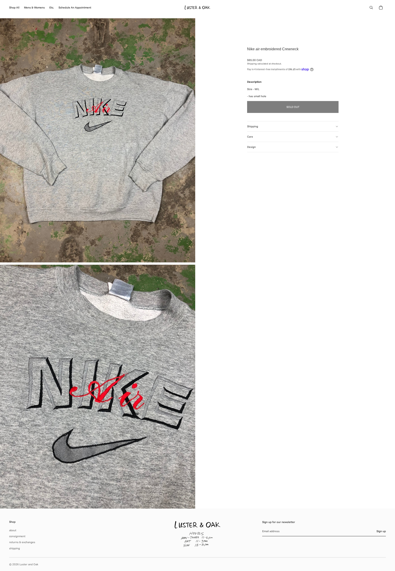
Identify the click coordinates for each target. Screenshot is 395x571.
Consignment (17, 536)
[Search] (371, 8)
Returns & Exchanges (22, 542)
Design (251, 147)
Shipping (252, 126)
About (12, 530)
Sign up (381, 531)
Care (250, 136)
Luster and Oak (28, 564)
